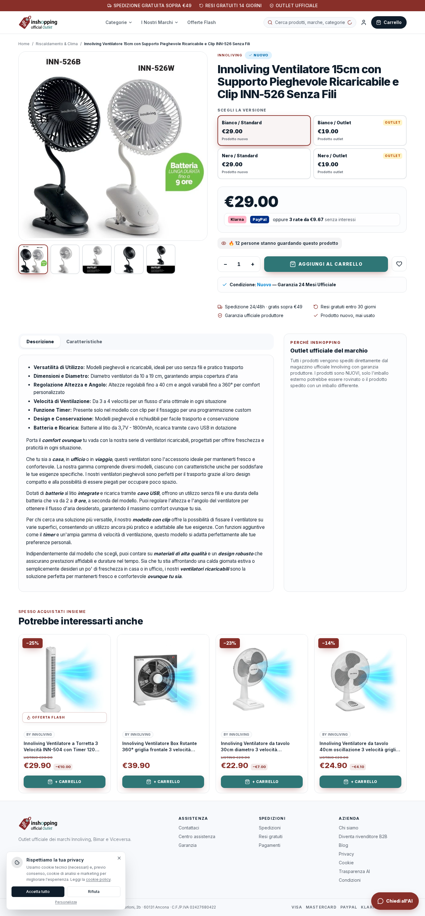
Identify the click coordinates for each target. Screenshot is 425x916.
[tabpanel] (146, 473)
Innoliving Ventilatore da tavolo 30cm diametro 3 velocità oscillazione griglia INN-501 (255, 746)
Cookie (346, 862)
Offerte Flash (205, 22)
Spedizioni (270, 827)
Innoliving (229, 55)
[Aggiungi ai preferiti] (101, 643)
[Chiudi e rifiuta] (119, 858)
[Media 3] (97, 259)
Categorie (120, 22)
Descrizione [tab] (40, 341)
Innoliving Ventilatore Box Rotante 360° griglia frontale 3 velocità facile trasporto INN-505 (159, 746)
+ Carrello (68, 781)
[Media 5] (161, 259)
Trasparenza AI (354, 871)
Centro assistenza (197, 836)
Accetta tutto (38, 891)
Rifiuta (94, 891)
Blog (343, 845)
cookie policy (98, 879)
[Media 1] (33, 259)
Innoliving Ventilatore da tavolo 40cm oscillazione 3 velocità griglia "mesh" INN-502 (359, 746)
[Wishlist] (399, 263)
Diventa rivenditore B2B (363, 836)
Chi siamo (348, 827)
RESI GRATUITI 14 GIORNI (233, 5)
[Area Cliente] (363, 22)
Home (24, 43)
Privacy (346, 854)
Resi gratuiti (271, 836)
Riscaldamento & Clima (57, 43)
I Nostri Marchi (161, 22)
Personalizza (66, 902)
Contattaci (189, 827)
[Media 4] (129, 259)
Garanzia (188, 845)
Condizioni (350, 880)
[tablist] (146, 342)
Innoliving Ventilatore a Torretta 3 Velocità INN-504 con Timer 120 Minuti (61, 746)
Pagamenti (269, 845)
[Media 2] (65, 259)
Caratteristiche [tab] (84, 341)
